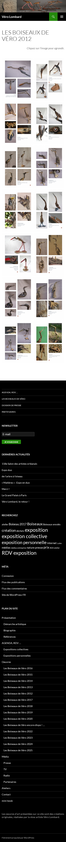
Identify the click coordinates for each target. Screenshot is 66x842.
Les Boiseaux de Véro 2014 (18, 680)
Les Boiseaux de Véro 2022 (18, 731)
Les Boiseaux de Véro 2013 (18, 687)
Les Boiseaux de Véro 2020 (18, 718)
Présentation (9, 617)
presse (39, 547)
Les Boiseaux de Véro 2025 (18, 750)
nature (30, 547)
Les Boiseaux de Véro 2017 (18, 699)
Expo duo (7, 469)
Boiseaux (35, 524)
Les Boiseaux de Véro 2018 (18, 706)
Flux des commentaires (14, 588)
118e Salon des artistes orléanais (19, 463)
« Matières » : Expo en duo (16, 482)
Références (10, 636)
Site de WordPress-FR (14, 594)
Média (5, 756)
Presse (7, 762)
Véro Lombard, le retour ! (15, 501)
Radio (7, 775)
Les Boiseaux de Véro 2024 (18, 743)
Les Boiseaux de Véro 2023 (18, 737)
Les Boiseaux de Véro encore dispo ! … (24, 725)
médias (6, 547)
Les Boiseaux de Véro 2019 (18, 712)
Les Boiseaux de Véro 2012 (18, 693)
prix (46, 547)
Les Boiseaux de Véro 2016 (18, 668)
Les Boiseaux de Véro (13, 399)
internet (52, 543)
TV (5, 769)
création (9, 530)
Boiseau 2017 (18, 524)
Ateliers (6, 788)
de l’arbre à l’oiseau (12, 476)
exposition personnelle (24, 542)
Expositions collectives (16, 649)
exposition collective (24, 536)
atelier (5, 524)
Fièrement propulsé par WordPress (18, 837)
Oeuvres (6, 661)
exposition (36, 530)
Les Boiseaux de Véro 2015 (18, 674)
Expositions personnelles (17, 655)
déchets (20, 530)
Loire (59, 543)
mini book (7, 800)
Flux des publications (13, 582)
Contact (6, 794)
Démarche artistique (15, 624)
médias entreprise (18, 548)
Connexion (8, 575)
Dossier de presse (11, 405)
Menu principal (62, 16)
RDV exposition (19, 553)
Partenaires (8, 411)
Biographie (9, 630)
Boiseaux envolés (52, 524)
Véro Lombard (11, 17)
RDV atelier (55, 548)
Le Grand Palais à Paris (14, 495)
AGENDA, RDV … (10, 392)
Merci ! (6, 488)
